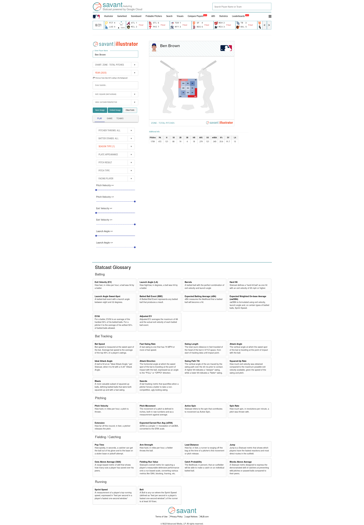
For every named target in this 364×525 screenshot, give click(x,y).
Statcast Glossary (113, 267)
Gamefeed (122, 16)
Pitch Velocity (101, 405)
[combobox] (241, 6)
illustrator (108, 16)
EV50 (97, 316)
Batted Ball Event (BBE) (151, 296)
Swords (143, 381)
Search (169, 16)
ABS (213, 16)
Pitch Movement (148, 405)
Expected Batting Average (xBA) (200, 296)
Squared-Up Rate (238, 360)
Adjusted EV (146, 316)
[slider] (96, 190)
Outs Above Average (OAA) (108, 461)
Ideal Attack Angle (103, 360)
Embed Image (115, 110)
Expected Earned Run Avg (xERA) (156, 422)
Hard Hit (234, 282)
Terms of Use (161, 516)
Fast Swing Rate (148, 343)
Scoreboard (136, 16)
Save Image (100, 110)
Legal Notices (191, 516)
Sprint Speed (101, 489)
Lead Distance (192, 444)
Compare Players (195, 16)
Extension (100, 422)
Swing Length (191, 343)
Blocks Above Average (241, 461)
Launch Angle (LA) (149, 282)
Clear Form (130, 110)
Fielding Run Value (149, 461)
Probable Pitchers (154, 16)
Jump (232, 444)
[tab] (100, 118)
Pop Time (99, 444)
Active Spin (190, 405)
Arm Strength (146, 444)
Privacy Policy (176, 516)
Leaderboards (240, 16)
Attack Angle (236, 343)
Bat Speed (100, 343)
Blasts (98, 381)
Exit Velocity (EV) (103, 282)
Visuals (180, 16)
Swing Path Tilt (192, 360)
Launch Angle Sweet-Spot (107, 296)
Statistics (223, 16)
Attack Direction (147, 360)
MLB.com (204, 516)
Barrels (188, 282)
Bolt (142, 489)
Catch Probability (193, 461)
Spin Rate (234, 405)
